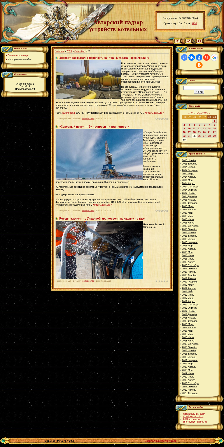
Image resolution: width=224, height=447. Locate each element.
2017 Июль (188, 298)
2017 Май (187, 291)
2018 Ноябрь (189, 350)
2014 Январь (189, 167)
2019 (69, 51)
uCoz (173, 441)
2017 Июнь (188, 294)
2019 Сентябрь (190, 383)
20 (204, 132)
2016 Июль (188, 258)
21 (209, 132)
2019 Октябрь (189, 386)
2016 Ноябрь (189, 271)
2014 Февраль (190, 170)
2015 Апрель (189, 209)
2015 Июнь (188, 216)
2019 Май (187, 370)
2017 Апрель (189, 288)
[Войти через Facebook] (199, 57)
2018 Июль (188, 337)
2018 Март (188, 324)
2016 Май (187, 252)
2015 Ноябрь (189, 232)
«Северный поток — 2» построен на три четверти (94, 126)
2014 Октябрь (189, 190)
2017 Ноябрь (189, 311)
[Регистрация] (188, 43)
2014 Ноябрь (189, 193)
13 (204, 128)
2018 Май (187, 330)
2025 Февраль (190, 393)
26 (199, 136)
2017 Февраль (190, 281)
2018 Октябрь (189, 347)
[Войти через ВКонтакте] (191, 57)
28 (209, 136)
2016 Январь (189, 239)
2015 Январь (189, 199)
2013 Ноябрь (189, 160)
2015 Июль (188, 219)
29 (214, 136)
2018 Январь (189, 317)
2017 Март (188, 285)
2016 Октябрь (189, 268)
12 (199, 128)
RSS (194, 23)
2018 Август (188, 340)
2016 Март (188, 245)
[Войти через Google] (214, 57)
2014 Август (188, 183)
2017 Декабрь (189, 314)
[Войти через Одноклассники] (199, 65)
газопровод (68, 112)
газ (144, 145)
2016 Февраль (190, 242)
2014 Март (188, 173)
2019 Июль (188, 376)
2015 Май (187, 212)
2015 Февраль (190, 203)
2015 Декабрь (189, 235)
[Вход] (199, 43)
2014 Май (187, 180)
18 (194, 132)
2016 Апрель (189, 249)
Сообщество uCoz (193, 416)
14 (209, 128)
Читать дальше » (154, 112)
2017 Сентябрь (190, 304)
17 (189, 132)
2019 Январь (189, 357)
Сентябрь (79, 51)
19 (199, 132)
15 (214, 128)
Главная (59, 51)
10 (189, 128)
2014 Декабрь (189, 196)
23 (184, 136)
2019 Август (188, 380)
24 (189, 136)
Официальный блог (194, 413)
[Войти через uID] (184, 57)
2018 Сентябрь (190, 344)
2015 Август (188, 222)
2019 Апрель (189, 367)
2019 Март (188, 363)
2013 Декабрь (189, 163)
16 (184, 132)
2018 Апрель (189, 327)
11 (194, 128)
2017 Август (188, 301)
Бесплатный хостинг (157, 441)
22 (214, 132)
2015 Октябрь (189, 229)
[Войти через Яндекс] (206, 57)
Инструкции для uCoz (195, 421)
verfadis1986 (88, 119)
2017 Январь (189, 278)
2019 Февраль (190, 360)
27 (204, 136)
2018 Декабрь (189, 353)
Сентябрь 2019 (199, 113)
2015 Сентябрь (190, 226)
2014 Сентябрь (190, 186)
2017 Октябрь (189, 308)
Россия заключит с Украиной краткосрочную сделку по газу (102, 218)
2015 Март (188, 206)
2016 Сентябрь (190, 265)
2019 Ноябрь (189, 389)
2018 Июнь (188, 334)
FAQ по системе (192, 419)
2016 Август (188, 262)
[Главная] (177, 43)
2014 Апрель (189, 176)
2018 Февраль (190, 321)
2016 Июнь (188, 255)
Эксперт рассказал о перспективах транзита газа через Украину (104, 57)
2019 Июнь (188, 373)
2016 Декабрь (189, 275)
